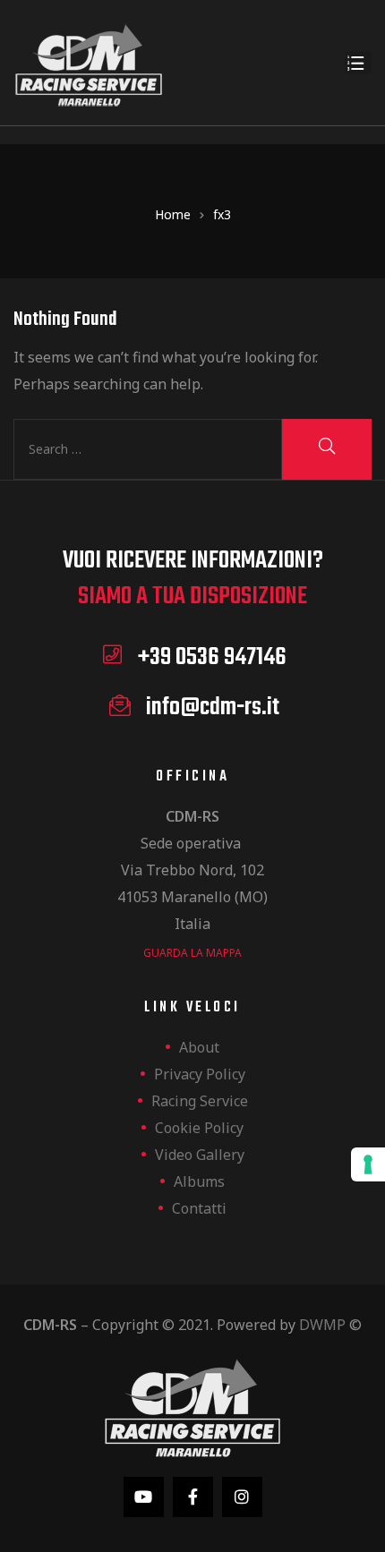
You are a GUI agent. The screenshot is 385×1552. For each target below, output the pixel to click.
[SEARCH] (327, 449)
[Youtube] (144, 1497)
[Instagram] (242, 1497)
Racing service (199, 1101)
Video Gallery (199, 1154)
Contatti (199, 1208)
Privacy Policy (199, 1074)
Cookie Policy (199, 1128)
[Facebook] (193, 1497)
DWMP (322, 1325)
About (199, 1047)
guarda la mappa (192, 952)
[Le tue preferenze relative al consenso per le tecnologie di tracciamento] (368, 1164)
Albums (199, 1181)
